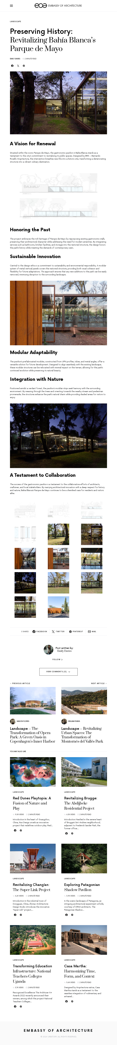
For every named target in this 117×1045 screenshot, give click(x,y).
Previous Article (21, 683)
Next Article (98, 683)
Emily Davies (15, 59)
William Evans (74, 721)
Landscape (15, 22)
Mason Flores (23, 721)
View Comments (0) (56, 672)
